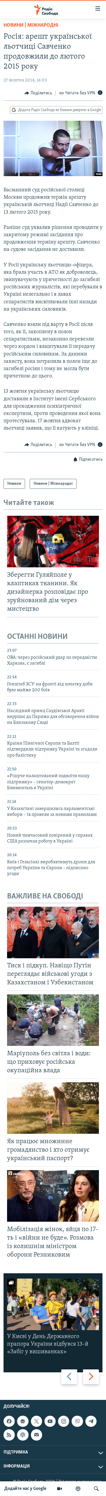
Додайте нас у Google (25, 1488)
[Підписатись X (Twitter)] (36, 1421)
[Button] (38, 93)
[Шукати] (96, 1488)
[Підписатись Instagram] (63, 1421)
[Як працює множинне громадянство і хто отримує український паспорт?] (53, 1108)
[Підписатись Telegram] (91, 1421)
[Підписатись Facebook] (9, 1421)
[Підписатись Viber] (77, 1421)
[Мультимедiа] (59, 1488)
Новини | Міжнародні (31, 25)
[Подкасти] (78, 1488)
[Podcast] (22, 1434)
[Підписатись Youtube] (50, 1421)
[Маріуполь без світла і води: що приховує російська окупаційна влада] (53, 1020)
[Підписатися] (36, 1434)
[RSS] (9, 1434)
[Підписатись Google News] (22, 1421)
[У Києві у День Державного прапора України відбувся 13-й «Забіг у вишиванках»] (53, 1304)
